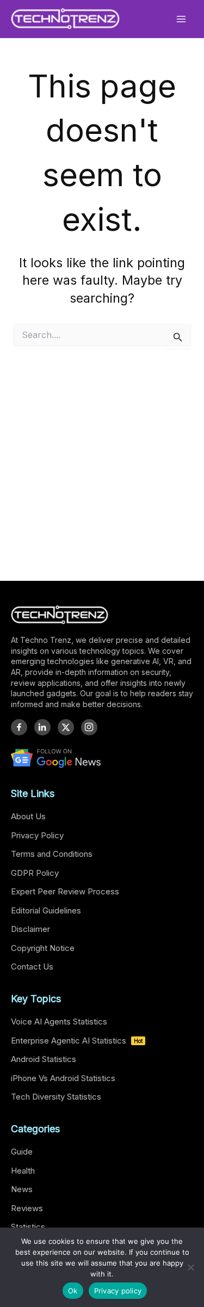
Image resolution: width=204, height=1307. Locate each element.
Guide (22, 1151)
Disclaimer (30, 929)
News (22, 1189)
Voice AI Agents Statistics (59, 1021)
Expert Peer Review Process (65, 891)
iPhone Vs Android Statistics (63, 1078)
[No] (190, 1267)
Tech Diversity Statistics (56, 1096)
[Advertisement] (102, 466)
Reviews (27, 1208)
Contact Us (32, 966)
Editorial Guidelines (46, 910)
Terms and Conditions (51, 854)
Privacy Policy (37, 835)
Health (23, 1170)
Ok (73, 1290)
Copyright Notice (43, 948)
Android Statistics (43, 1059)
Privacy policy (118, 1290)
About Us (28, 816)
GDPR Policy (35, 873)
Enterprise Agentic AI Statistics (77, 1040)
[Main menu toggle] (181, 18)
